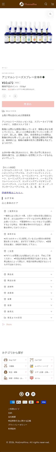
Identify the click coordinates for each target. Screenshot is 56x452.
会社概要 (12, 417)
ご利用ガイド (14, 409)
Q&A (10, 413)
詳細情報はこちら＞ (12, 192)
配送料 (10, 89)
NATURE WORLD (8, 73)
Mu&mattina (21, 442)
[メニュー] (3, 4)
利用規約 (12, 429)
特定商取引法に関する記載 (19, 421)
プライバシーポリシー (17, 425)
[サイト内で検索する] (45, 4)
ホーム (4, 68)
